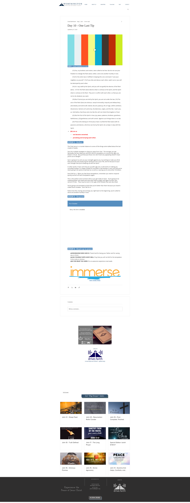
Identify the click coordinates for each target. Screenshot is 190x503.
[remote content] (95, 224)
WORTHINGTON (72, 4)
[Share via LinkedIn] (75, 287)
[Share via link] (79, 287)
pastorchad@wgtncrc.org (95, 488)
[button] (94, 4)
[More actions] (121, 21)
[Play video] (95, 49)
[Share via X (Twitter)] (72, 287)
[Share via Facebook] (68, 287)
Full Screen (66, 392)
